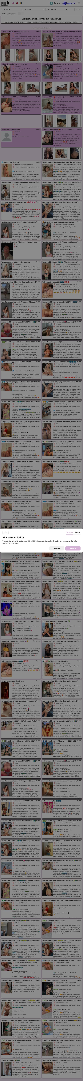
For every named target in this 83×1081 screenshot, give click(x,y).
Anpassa (57, 548)
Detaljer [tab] (77, 532)
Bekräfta (73, 548)
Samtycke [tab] (69, 532)
